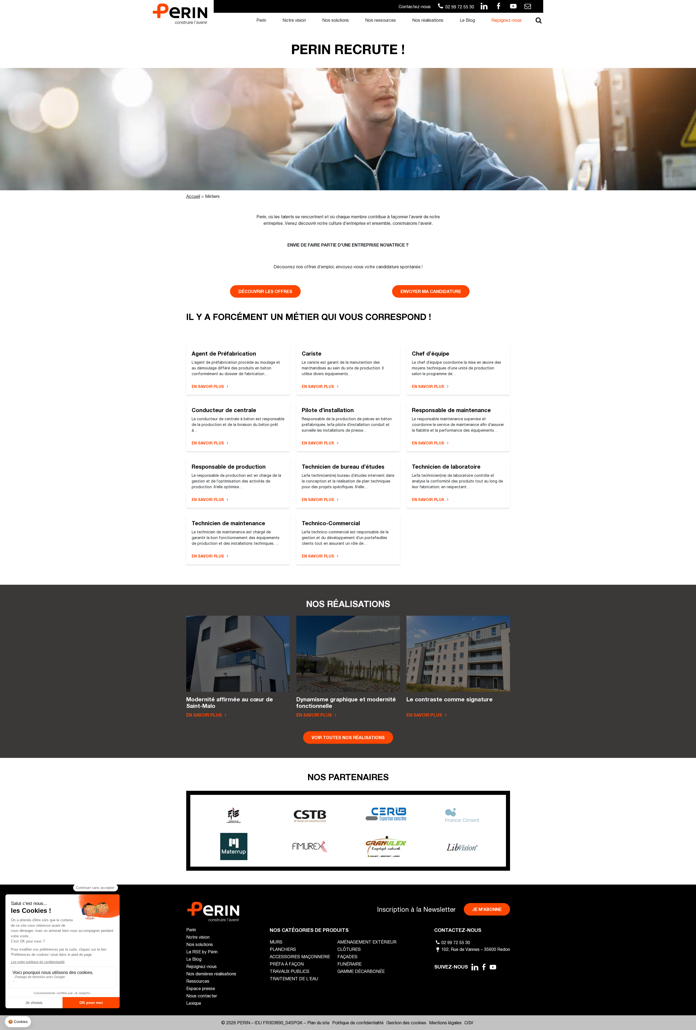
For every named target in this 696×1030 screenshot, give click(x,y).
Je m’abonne (487, 909)
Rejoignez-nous (506, 20)
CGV (468, 1022)
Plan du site (318, 1022)
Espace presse (200, 988)
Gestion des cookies (406, 1022)
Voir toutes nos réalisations (348, 737)
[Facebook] (484, 967)
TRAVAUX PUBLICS (289, 971)
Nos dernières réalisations (211, 973)
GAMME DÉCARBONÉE (361, 971)
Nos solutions (335, 20)
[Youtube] (493, 967)
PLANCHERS (283, 949)
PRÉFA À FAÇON (287, 963)
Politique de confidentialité (358, 1022)
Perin (261, 20)
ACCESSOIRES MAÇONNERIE (300, 956)
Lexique (193, 1003)
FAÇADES (347, 956)
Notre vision (294, 20)
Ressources (197, 981)
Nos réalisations (427, 20)
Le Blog (467, 20)
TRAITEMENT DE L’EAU (294, 978)
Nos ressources (380, 20)
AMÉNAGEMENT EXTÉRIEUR (366, 941)
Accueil (193, 196)
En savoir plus (208, 386)
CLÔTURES (349, 949)
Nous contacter (201, 995)
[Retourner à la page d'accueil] (180, 13)
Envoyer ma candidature (430, 291)
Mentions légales (445, 1022)
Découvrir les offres (265, 291)
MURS (276, 941)
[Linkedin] (474, 967)
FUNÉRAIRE (349, 963)
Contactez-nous (415, 6)
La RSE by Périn (201, 951)
